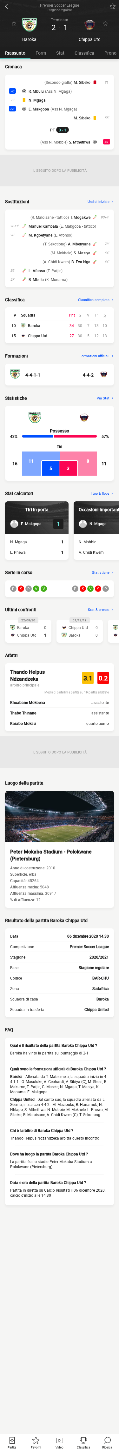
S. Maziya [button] (82, 252)
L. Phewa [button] (18, 552)
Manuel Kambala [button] (43, 226)
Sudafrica (100, 988)
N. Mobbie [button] (87, 541)
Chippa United (96, 1009)
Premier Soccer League (89, 946)
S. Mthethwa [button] (79, 141)
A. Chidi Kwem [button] (91, 552)
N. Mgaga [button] (37, 100)
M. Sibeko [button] (82, 82)
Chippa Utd (37, 335)
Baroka (34, 325)
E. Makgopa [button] (39, 108)
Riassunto (15, 53)
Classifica (84, 53)
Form (41, 53)
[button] (26, 524)
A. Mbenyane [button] (79, 243)
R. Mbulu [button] (36, 91)
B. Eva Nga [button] (80, 261)
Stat (60, 53)
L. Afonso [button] (37, 270)
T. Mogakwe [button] (80, 217)
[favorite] (112, 6)
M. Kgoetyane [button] (40, 235)
